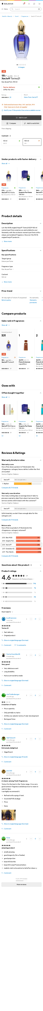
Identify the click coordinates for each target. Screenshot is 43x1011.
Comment (7, 645)
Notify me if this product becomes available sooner (22, 110)
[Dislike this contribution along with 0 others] (39, 655)
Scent (17, 16)
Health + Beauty (7, 16)
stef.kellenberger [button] (13, 694)
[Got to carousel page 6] (25, 64)
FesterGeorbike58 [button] (13, 654)
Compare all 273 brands (10, 488)
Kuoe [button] (8, 838)
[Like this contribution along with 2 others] (31, 619)
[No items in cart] (39, 3)
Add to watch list (33, 123)
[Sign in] (29, 4)
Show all (4, 164)
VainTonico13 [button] (10, 738)
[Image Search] (39, 9)
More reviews (21, 885)
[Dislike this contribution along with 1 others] (39, 619)
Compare (12, 123)
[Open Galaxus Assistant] (34, 3)
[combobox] (7, 612)
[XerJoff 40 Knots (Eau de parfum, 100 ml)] (8, 184)
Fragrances (25, 16)
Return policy (6, 300)
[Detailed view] (21, 482)
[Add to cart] (2, 435)
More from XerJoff (31, 96)
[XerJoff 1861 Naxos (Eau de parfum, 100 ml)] (8, 419)
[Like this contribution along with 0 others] (31, 655)
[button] (21, 105)
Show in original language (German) (16, 640)
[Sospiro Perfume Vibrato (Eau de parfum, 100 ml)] (25, 184)
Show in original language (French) (16, 757)
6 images (21, 67)
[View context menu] (26, 619)
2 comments (21, 645)
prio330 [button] (9, 771)
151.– (4, 75)
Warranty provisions (33, 301)
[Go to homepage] (7, 4)
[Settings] (23, 3)
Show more (8, 241)
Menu (6, 9)
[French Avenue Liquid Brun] (25, 350)
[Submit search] (12, 9)
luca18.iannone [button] (11, 618)
